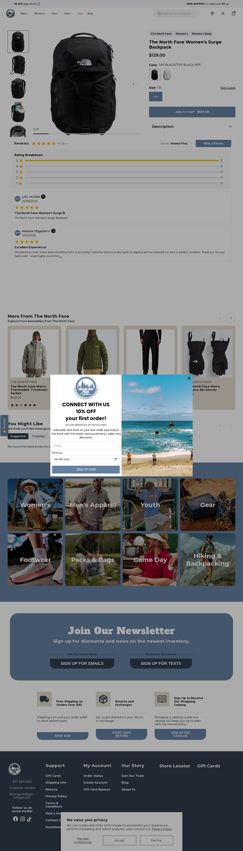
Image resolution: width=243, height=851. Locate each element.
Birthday (57, 452)
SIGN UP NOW (86, 469)
